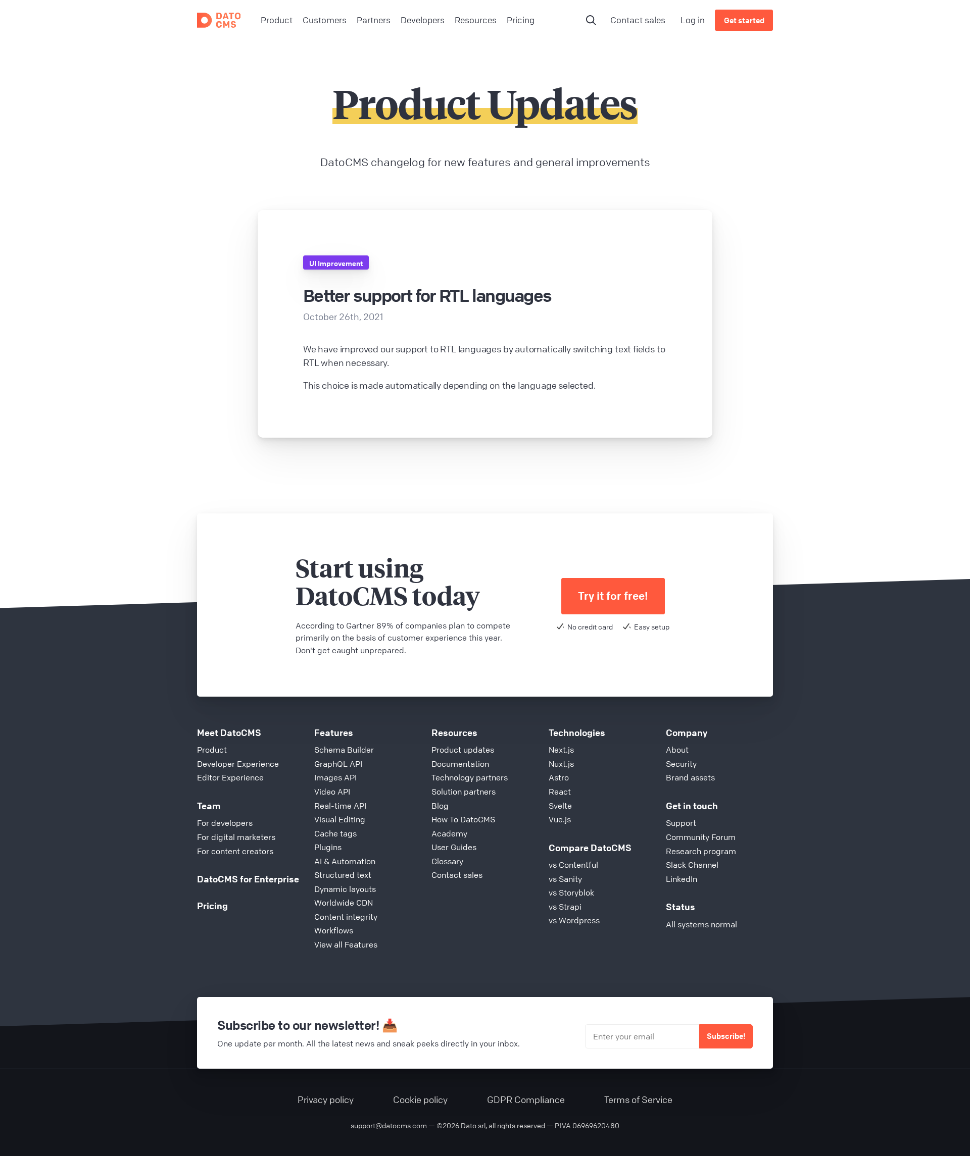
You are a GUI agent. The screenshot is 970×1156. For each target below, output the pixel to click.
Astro (559, 777)
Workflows (333, 930)
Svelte (560, 806)
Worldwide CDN (343, 903)
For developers (225, 823)
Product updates (462, 750)
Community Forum (701, 837)
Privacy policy (326, 1099)
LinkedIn (681, 879)
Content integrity (345, 917)
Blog (440, 806)
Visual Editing (339, 819)
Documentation (460, 764)
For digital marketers (236, 837)
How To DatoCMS (463, 819)
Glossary (447, 861)
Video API (332, 791)
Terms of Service (638, 1099)
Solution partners (463, 791)
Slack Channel (692, 865)
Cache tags (335, 833)
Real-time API (340, 806)
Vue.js (560, 819)
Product (212, 750)
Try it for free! (613, 596)
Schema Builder (344, 750)
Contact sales (637, 20)
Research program (701, 851)
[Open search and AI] (591, 20)
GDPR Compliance (526, 1099)
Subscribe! (726, 1036)
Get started (744, 20)
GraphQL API (338, 764)
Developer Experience (238, 764)
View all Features (345, 944)
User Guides (453, 847)
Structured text (342, 875)
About (677, 750)
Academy (449, 833)
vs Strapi (565, 907)
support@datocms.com (389, 1125)
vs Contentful (573, 865)
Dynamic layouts (345, 889)
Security (681, 764)
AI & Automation (344, 861)
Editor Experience (230, 777)
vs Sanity (565, 879)
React (560, 791)
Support (681, 823)
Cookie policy (420, 1099)
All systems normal (701, 924)
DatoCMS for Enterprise (248, 878)
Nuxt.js (561, 764)
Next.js (561, 750)
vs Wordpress (574, 920)
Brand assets (690, 777)
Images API (335, 777)
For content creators (235, 851)
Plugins (328, 847)
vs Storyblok (571, 892)
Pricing (212, 905)
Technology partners (469, 777)
